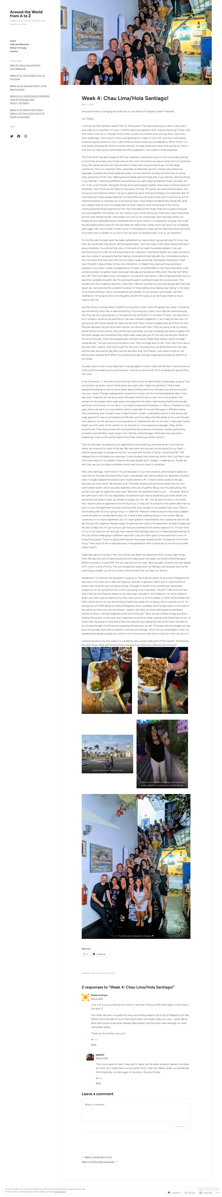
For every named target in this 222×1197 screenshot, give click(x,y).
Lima (107, 973)
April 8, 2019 (102, 1058)
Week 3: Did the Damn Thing (98, 1157)
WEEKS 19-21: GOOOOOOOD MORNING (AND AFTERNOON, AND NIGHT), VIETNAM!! (30, 99)
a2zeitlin (100, 1054)
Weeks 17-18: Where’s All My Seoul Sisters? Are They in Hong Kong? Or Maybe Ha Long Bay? (27, 113)
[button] (107, 680)
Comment (180, 1126)
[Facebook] (19, 136)
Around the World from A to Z (26, 14)
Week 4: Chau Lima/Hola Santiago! (125, 98)
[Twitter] (12, 136)
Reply (93, 1044)
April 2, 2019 (97, 998)
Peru (113, 973)
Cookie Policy (60, 1192)
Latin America (97, 973)
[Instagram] (25, 136)
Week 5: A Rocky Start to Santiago (98, 1161)
